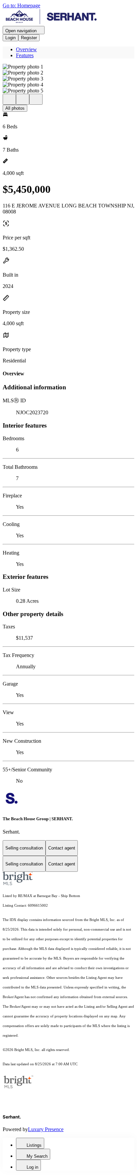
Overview (26, 49)
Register (29, 37)
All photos (15, 108)
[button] (68, 67)
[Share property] (36, 99)
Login (10, 37)
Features (25, 55)
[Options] (9, 99)
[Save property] (22, 99)
